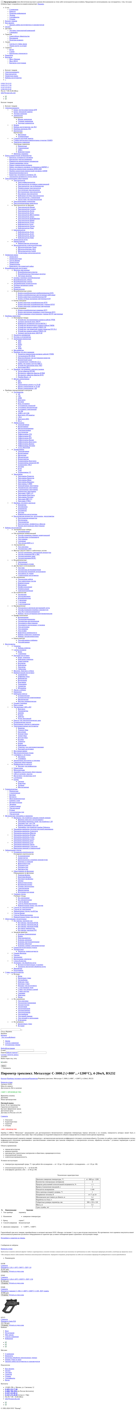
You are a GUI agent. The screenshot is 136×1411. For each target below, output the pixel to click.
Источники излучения (26, 892)
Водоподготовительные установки (30, 965)
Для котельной (14, 808)
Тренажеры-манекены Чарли (24, 844)
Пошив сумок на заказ (13, 1359)
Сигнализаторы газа (16, 812)
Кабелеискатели (19, 230)
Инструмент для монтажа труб (25, 776)
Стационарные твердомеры (28, 489)
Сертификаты (14, 17)
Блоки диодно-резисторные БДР (25, 110)
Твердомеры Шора (24, 480)
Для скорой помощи (25, 1016)
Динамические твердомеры (28, 487)
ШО (19, 381)
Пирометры (22, 505)
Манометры (18, 968)
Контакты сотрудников (17, 63)
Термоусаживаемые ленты (18, 163)
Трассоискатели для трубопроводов (31, 186)
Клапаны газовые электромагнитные (31, 945)
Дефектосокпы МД (25, 438)
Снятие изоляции (20, 650)
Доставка (8, 1372)
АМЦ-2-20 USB (23, 413)
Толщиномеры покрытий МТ (28, 463)
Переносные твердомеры (27, 491)
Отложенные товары (12, 1045)
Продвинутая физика (25, 879)
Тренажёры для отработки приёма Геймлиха (34, 827)
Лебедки (21, 716)
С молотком (22, 600)
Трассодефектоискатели (26, 182)
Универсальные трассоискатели (29, 188)
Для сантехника (23, 627)
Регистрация (10, 1048)
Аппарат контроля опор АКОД (29, 321)
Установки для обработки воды (25, 963)
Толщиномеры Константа (27, 461)
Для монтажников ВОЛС (27, 558)
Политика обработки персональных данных (21, 1358)
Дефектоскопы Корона (26, 444)
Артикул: (4, 1084)
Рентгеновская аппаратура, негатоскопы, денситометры (34, 516)
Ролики (20, 715)
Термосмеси (13, 257)
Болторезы (22, 663)
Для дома (21, 568)
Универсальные (23, 589)
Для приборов (23, 1014)
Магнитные (22, 455)
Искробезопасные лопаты (23, 281)
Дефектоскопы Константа (27, 442)
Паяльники (18, 692)
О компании (13, 9)
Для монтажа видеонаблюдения (29, 570)
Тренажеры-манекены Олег (24, 842)
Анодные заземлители (26, 123)
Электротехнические (25, 591)
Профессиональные (25, 587)
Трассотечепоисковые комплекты (26, 203)
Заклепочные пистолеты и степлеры (27, 760)
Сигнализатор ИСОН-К (26, 356)
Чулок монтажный (24, 718)
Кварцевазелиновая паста (18, 173)
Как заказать (9, 23)
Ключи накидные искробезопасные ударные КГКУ (36, 304)
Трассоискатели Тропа (26, 217)
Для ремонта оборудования (28, 623)
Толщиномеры (19, 449)
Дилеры (12, 15)
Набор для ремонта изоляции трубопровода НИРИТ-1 (29, 167)
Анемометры (22, 674)
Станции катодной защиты (23, 138)
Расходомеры (18, 970)
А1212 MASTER (24, 447)
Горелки (17, 955)
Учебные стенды (20, 894)
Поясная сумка (23, 982)
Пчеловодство (23, 867)
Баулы (20, 976)
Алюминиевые (23, 136)
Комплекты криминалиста (27, 633)
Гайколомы (22, 669)
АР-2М (20, 411)
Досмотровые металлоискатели (29, 253)
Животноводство (24, 863)
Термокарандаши (15, 259)
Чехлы (20, 997)
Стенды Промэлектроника (27, 903)
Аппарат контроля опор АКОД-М (30, 333)
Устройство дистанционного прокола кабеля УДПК (36, 320)
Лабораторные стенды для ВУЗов (26, 911)
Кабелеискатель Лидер (26, 236)
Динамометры (23, 711)
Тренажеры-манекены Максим (25, 833)
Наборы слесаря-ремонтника (28, 636)
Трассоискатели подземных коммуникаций (33, 184)
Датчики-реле (19, 949)
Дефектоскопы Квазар (26, 440)
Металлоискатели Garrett (27, 251)
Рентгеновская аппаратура (27, 518)
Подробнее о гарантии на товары (13, 1238)
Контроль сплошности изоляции (21, 157)
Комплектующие (24, 152)
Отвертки (17, 287)
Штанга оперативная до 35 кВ (29, 386)
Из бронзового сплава (26, 564)
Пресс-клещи (18, 705)
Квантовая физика (24, 877)
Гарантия (8, 1374)
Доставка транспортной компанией (22, 30)
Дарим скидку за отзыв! (18, 46)
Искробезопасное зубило (23, 280)
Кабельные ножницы (25, 659)
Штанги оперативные (21, 379)
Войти (3, 1048)
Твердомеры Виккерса (26, 482)
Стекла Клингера (20, 961)
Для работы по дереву (26, 573)
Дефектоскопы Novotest (26, 446)
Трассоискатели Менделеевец (28, 215)
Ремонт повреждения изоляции (20, 165)
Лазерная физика (24, 875)
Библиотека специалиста (18, 53)
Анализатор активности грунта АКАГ (23, 176)
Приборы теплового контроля (24, 503)
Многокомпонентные (17, 799)
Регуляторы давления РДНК (28, 926)
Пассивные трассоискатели (28, 194)
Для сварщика (23, 629)
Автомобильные (24, 531)
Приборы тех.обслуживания (24, 352)
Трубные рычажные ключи (23, 285)
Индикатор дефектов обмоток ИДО (31, 375)
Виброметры (22, 678)
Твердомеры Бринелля (26, 478)
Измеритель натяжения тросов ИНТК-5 (32, 323)
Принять (41, 4)
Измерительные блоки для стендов (30, 905)
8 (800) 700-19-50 (6, 83)
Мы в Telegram (14, 59)
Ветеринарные (23, 617)
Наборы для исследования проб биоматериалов (35, 613)
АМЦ (20, 398)
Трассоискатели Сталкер (27, 209)
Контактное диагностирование (20, 159)
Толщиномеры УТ (24, 472)
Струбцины (18, 778)
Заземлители (18, 115)
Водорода (12, 797)
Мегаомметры (19, 350)
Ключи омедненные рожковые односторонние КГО (36, 312)
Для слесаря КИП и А (26, 543)
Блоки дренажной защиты (23, 112)
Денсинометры (23, 522)
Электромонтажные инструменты (26, 726)
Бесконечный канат (25, 360)
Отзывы (12, 19)
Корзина (4, 1035)
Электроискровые (24, 430)
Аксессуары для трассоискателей (30, 199)
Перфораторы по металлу (23, 764)
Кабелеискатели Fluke (26, 228)
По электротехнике (25, 900)
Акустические (23, 432)
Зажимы (21, 713)
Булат (20, 468)
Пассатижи (22, 732)
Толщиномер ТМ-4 (25, 465)
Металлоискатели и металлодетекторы (28, 245)
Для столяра (22, 631)
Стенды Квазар (23, 902)
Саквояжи (21, 993)
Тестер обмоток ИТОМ (26, 371)
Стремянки (22, 758)
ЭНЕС (20, 150)
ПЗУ (19, 346)
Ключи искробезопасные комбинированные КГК (36, 293)
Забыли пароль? (12, 1052)
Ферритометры (23, 459)
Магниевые (22, 134)
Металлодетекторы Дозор (27, 247)
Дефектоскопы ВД (24, 436)
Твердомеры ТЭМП (25, 484)
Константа (21, 400)
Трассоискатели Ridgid (26, 220)
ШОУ (20, 383)
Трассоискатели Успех (26, 213)
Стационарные (23, 148)
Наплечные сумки (24, 978)
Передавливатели (24, 938)
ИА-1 (20, 421)
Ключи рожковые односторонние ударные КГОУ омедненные (40, 314)
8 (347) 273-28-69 (11, 1395)
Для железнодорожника (26, 619)
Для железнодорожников (27, 1003)
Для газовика (22, 539)
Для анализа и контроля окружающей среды (34, 608)
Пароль (3, 1052)
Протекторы (18, 131)
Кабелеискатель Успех (26, 232)
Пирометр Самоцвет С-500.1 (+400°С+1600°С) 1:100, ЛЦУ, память (25, 1291)
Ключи (16, 779)
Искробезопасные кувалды (27, 272)
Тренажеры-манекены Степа (24, 839)
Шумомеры (22, 688)
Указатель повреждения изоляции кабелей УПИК (36, 354)
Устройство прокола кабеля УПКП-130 (32, 327)
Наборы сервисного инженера (29, 634)
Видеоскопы (22, 680)
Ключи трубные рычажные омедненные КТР (34, 299)
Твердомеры (18, 474)
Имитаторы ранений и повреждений (27, 848)
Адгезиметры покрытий (26, 405)
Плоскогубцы (23, 734)
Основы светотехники (26, 886)
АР (19, 394)
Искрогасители (19, 289)
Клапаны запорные (25, 940)
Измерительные (23, 583)
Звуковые (12, 804)
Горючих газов (14, 800)
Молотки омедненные (22, 270)
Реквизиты (9, 55)
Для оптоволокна (24, 596)
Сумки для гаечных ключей (28, 989)
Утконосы (21, 741)
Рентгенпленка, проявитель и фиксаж (31, 524)
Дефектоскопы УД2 (25, 434)
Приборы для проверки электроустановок (29, 369)
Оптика (20, 881)
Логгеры (21, 512)
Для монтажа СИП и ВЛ (22, 707)
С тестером (22, 602)
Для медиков (22, 1007)
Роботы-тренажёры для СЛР (28, 825)
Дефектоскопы (19, 423)
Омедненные (22, 562)
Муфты (16, 125)
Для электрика (23, 547)
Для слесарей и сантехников (28, 1018)
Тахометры (22, 686)
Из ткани (21, 1026)
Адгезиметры (18, 392)
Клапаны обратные (25, 944)
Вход (7, 1331)
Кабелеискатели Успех (26, 222)
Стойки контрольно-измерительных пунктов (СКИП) (33, 140)
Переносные (22, 146)
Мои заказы (9, 1335)
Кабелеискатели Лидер (26, 226)
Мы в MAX (13, 61)
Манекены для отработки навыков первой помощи (32, 818)
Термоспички (14, 262)
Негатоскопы (22, 520)
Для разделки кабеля (25, 579)
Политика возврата (16, 40)
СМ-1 (20, 417)
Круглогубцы (23, 737)
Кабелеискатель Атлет (26, 234)
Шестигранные (23, 787)
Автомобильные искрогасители (25, 283)
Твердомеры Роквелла (26, 476)
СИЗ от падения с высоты (23, 774)
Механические (23, 457)
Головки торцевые (20, 703)
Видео (11, 49)
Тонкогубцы (22, 736)
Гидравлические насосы (22, 722)
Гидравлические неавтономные (29, 697)
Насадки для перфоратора (27, 766)
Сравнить (4, 1116)
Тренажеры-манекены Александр (26, 831)
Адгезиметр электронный (27, 409)
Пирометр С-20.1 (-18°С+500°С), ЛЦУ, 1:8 (16, 1267)
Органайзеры (23, 980)
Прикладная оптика (25, 882)
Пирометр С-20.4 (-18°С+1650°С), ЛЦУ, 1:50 (17, 1279)
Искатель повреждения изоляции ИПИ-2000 (25, 169)
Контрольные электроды (22, 959)
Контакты (8, 57)
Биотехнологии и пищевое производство (33, 860)
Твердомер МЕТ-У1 (25, 499)
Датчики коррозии (20, 113)
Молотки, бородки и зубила (24, 671)
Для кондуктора (23, 1005)
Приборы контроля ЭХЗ (22, 129)
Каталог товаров (11, 21)
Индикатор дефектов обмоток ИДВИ (31, 373)
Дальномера (22, 684)
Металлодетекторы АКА (27, 249)
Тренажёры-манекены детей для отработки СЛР (35, 821)
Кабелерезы (22, 665)
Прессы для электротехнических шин (27, 720)
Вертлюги (21, 709)
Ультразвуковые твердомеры (28, 486)
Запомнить (7, 1068)
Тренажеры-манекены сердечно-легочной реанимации (33, 829)
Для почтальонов (24, 1012)
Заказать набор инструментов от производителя (26, 25)
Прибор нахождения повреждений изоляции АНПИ (28, 171)
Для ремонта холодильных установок (31, 625)
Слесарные (22, 541)
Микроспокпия (23, 890)
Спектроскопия (23, 888)
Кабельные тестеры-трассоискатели (31, 196)
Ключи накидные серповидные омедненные (34, 306)
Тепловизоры (23, 507)
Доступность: (6, 1088)
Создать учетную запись (9, 1055)
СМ (19, 396)
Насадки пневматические (27, 701)
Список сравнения (12, 1043)
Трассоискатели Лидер (26, 211)
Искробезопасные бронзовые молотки (32, 274)
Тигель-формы (14, 260)
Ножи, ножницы (24, 657)
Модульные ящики (20, 751)
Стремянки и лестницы (22, 755)
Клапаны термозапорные (27, 934)
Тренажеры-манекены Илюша (24, 835)
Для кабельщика (24, 642)
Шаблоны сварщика (21, 154)
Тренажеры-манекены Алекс (24, 837)
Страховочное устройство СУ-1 (29, 362)
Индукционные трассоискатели (29, 192)
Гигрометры (22, 510)
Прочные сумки (23, 984)
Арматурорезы (23, 661)
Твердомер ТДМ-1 (24, 501)
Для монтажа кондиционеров (28, 621)
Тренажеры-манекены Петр (24, 841)
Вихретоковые (23, 426)
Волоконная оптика (25, 884)
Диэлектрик (22, 594)
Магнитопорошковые (25, 428)
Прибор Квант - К (24, 377)
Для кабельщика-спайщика (27, 640)
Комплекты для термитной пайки (21, 266)
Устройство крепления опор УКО (30, 365)
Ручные (12, 810)
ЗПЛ (19, 342)
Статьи (11, 51)
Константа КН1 (23, 419)
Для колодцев (14, 814)
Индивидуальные (15, 802)
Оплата (7, 27)
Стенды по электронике (22, 909)
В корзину (5, 1271)
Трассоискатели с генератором (29, 197)
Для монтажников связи (26, 556)
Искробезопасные (24, 598)
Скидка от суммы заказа (18, 44)
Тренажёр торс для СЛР (26, 823)
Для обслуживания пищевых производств (33, 610)
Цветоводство (23, 869)
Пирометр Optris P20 (8, 1321)
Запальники (18, 957)
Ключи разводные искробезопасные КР (32, 297)
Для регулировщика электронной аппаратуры (34, 552)
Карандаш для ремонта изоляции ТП (22, 175)
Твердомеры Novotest (25, 497)
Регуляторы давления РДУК (28, 923)
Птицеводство (23, 865)
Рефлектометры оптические (28, 243)
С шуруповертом (24, 604)
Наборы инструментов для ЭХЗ (25, 127)
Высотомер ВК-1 (24, 367)
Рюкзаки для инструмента (27, 986)
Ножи (20, 652)
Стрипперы (22, 654)
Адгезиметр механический (27, 407)
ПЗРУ (20, 344)
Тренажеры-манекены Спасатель (25, 846)
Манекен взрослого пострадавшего (30, 820)
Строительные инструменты (28, 575)
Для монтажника (24, 1010)
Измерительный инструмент (24, 673)
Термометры (22, 508)
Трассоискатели (19, 180)
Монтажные (22, 585)
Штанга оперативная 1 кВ (27, 388)
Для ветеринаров (24, 1008)
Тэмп (20, 470)
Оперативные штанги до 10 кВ (29, 384)
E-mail (3, 1050)
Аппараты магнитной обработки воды (32, 966)
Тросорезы (22, 667)
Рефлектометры (19, 241)
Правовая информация (17, 13)
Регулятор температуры (26, 928)
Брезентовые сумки (25, 1024)
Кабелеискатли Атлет (25, 224)
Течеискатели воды (21, 239)
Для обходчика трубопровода (28, 537)
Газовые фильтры (20, 953)
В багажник (22, 1020)
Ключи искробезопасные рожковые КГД (32, 310)
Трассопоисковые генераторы (24, 201)
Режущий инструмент (22, 655)
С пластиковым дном (25, 987)
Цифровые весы (24, 676)
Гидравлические (24, 695)
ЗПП (19, 341)
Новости (12, 11)
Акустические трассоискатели (29, 190)
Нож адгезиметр (24, 404)
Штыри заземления (25, 119)
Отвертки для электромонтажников (31, 747)
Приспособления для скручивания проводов (34, 358)
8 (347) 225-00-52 (6, 87)
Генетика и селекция (25, 862)
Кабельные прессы (20, 694)
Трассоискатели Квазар (26, 207)
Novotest (21, 402)
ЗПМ (19, 348)
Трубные (21, 785)
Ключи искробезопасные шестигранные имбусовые (36, 295)
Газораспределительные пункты (25, 947)
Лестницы (21, 757)
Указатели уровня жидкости (28, 951)
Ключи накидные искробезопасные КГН (32, 302)
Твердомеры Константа (26, 495)
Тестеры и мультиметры (22, 337)
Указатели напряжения (22, 335)
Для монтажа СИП (24, 549)
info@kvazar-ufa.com (8, 93)
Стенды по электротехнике (23, 907)
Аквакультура (23, 858)
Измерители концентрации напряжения (23, 161)
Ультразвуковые (23, 425)
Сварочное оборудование (23, 762)
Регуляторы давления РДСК (28, 924)
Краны (20, 936)
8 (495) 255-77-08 (6, 85)
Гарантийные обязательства (19, 36)
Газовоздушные (15, 806)
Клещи (20, 743)
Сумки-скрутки (23, 991)
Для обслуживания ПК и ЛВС (29, 554)
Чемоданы (21, 995)
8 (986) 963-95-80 (6, 89)
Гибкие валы (18, 768)
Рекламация (13, 38)
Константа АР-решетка (26, 415)
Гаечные (21, 781)
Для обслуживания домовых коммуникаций (34, 535)
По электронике (24, 898)
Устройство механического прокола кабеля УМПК (36, 325)
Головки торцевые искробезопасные (27, 278)
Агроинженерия (24, 856)
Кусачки (21, 739)
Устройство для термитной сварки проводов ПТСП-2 (37, 329)
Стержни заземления (25, 121)
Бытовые (12, 795)
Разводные (22, 783)
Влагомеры (22, 682)
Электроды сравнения (22, 142)
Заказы (7, 1041)
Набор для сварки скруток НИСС (30, 363)
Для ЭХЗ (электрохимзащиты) (29, 612)
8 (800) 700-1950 (11, 1391)
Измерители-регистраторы (27, 514)
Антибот (4, 1056)
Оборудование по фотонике (24, 871)
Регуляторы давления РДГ (27, 930)
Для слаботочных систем (27, 581)
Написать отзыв (6, 1082)
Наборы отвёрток (24, 648)
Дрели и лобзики (20, 690)
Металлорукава (19, 770)
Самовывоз (13, 32)
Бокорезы (21, 728)
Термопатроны (14, 264)
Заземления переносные (22, 339)
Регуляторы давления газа (23, 921)
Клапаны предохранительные (28, 942)
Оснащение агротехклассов (24, 852)
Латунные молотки (25, 276)
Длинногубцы (23, 730)
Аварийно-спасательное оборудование (28, 772)
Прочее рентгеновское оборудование (31, 526)
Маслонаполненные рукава (23, 753)
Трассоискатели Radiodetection (29, 218)
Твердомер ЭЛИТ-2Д (25, 493)
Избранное (9, 1338)
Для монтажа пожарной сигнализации (32, 571)
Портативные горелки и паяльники (26, 724)
